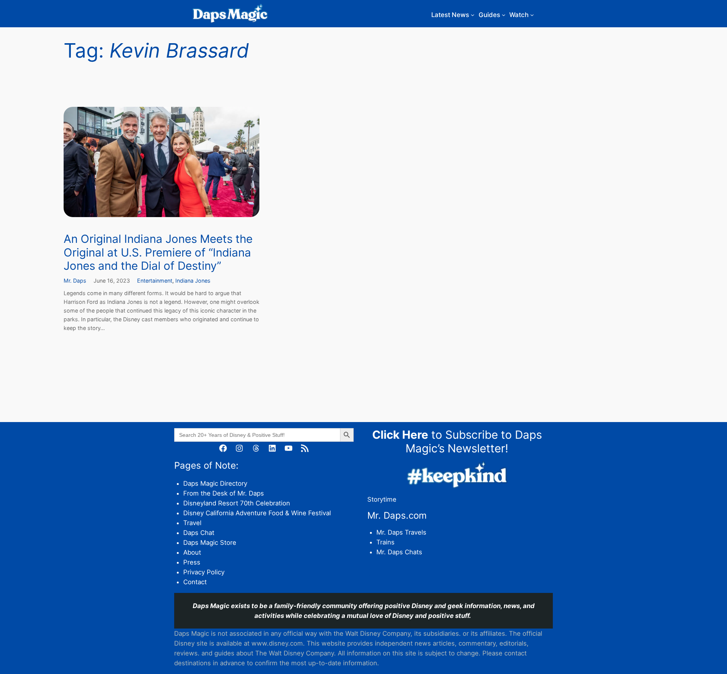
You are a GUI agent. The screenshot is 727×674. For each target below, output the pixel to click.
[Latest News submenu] (472, 15)
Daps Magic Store (209, 542)
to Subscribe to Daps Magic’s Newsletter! (457, 441)
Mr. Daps (75, 280)
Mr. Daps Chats (399, 552)
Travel (192, 523)
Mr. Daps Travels (401, 532)
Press (191, 562)
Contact (195, 582)
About (192, 552)
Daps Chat (198, 532)
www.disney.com (277, 643)
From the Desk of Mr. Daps (223, 493)
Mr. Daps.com (397, 515)
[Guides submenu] (503, 15)
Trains (385, 542)
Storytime (381, 499)
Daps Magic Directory (215, 483)
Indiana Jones (193, 280)
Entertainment (154, 280)
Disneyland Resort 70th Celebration (236, 503)
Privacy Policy (204, 572)
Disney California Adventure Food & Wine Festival (257, 513)
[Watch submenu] (532, 15)
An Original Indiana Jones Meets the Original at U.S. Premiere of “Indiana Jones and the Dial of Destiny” (158, 252)
